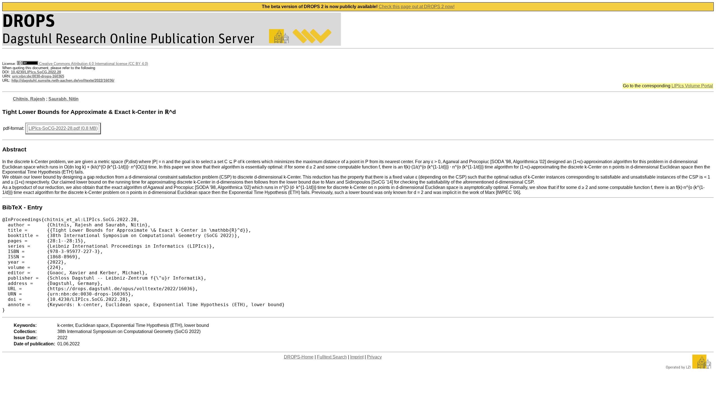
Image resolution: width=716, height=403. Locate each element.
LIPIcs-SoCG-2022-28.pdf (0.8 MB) (63, 128)
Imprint (357, 357)
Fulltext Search (332, 357)
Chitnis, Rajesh (29, 99)
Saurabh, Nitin (63, 99)
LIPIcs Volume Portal (692, 85)
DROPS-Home (299, 357)
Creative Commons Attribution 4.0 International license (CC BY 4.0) (93, 64)
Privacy (374, 357)
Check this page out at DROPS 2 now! (416, 6)
